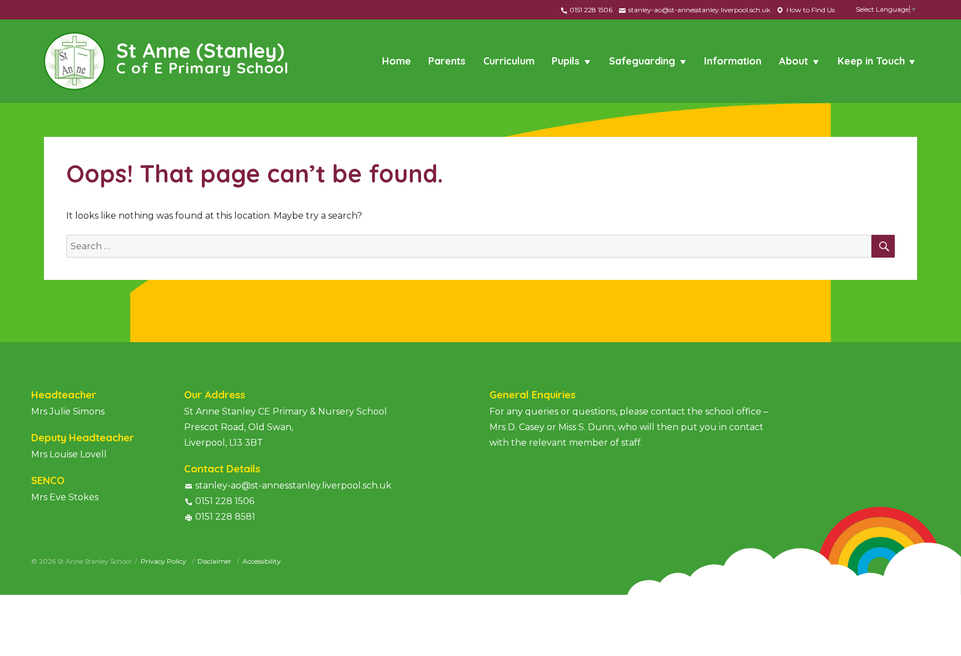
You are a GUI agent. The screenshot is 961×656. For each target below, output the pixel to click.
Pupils (565, 61)
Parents (446, 61)
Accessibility (261, 561)
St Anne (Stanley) (202, 57)
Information (732, 61)
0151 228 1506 (590, 10)
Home (396, 61)
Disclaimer (215, 561)
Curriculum (508, 61)
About (793, 61)
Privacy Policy (164, 561)
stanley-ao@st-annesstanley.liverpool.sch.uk (698, 10)
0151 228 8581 (225, 516)
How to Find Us (810, 10)
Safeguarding (642, 61)
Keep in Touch (871, 61)
